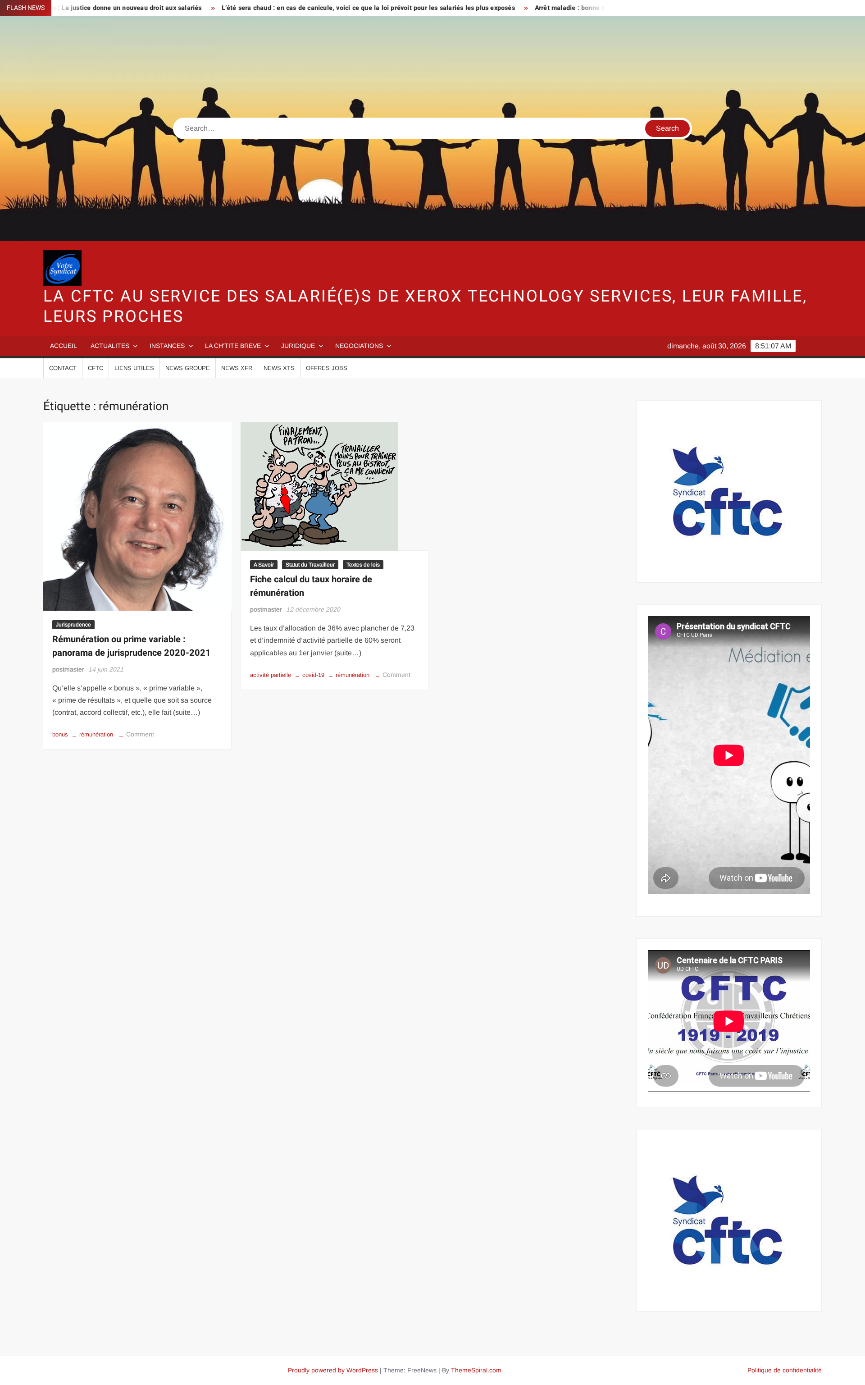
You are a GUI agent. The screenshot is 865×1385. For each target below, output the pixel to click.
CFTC (95, 368)
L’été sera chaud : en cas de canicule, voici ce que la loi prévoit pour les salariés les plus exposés (314, 8)
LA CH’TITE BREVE (233, 345)
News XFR (236, 368)
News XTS (279, 368)
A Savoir (264, 565)
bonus (60, 734)
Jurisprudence (73, 625)
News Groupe (187, 368)
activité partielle (270, 675)
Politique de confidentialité (784, 1370)
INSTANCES (167, 345)
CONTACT (63, 368)
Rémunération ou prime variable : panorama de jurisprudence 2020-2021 (131, 646)
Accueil (63, 345)
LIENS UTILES (134, 368)
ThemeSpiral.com (476, 1370)
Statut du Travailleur (310, 565)
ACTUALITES (110, 345)
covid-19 (313, 675)
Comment (140, 734)
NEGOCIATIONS (359, 345)
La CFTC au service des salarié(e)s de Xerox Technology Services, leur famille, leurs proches (425, 306)
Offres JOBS (326, 368)
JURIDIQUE (298, 345)
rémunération (96, 734)
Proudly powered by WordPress (333, 1370)
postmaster (68, 669)
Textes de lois (363, 565)
